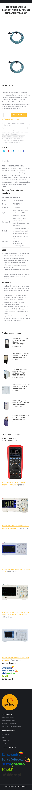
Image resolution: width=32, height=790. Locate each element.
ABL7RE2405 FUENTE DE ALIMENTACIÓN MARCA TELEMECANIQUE (21, 402)
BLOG (3, 737)
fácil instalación (15, 134)
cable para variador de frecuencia (18, 130)
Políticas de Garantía (8, 718)
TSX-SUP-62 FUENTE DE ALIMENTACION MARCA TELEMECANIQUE (20, 355)
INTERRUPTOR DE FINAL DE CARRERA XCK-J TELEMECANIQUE (21, 417)
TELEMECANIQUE (6, 125)
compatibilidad (15, 132)
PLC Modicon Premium (7, 138)
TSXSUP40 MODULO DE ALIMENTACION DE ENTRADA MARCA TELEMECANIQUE (20, 372)
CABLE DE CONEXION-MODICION (16, 123)
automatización (23, 128)
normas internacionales (19, 136)
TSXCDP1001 (5, 142)
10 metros (10, 128)
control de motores (6, 134)
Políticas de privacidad (8, 721)
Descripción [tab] (5, 161)
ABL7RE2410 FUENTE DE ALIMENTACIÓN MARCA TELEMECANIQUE (21, 386)
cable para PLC (5, 130)
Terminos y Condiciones (9, 723)
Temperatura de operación (18, 140)
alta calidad (16, 128)
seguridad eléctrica (18, 138)
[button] (11, 119)
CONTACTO (5, 740)
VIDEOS (4, 743)
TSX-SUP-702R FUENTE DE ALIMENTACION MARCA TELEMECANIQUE (20, 341)
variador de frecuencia (15, 142)
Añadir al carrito (18, 115)
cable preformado (6, 132)
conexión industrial (23, 132)
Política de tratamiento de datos (11, 726)
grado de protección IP (7, 136)
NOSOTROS (5, 734)
